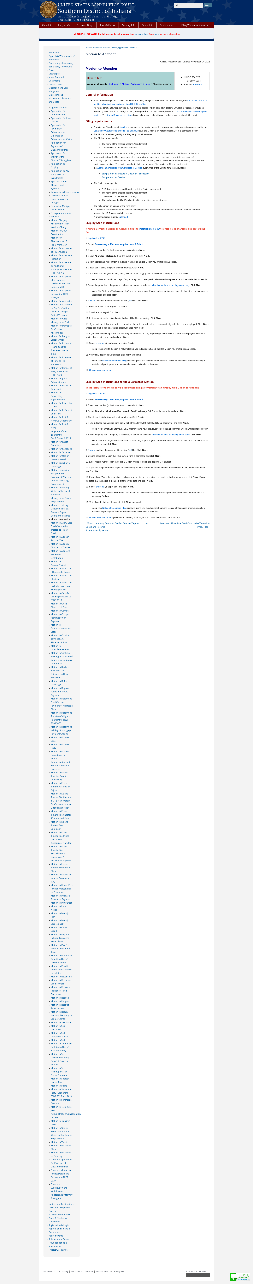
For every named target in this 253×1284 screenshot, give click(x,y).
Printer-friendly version (97, 530)
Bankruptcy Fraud (104, 1271)
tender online (141, 34)
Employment (119, 1271)
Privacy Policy (191, 1271)
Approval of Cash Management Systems (59, 185)
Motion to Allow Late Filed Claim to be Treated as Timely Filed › (185, 525)
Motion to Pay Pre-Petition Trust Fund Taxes (60, 948)
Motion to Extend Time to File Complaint (59, 825)
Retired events (56, 1235)
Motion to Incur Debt (61, 902)
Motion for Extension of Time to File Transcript (61, 361)
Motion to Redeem (60, 997)
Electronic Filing (85, 25)
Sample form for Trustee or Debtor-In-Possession (125, 173)
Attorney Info (128, 25)
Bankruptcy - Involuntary (61, 63)
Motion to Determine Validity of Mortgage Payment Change (61, 730)
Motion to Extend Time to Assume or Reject (60, 787)
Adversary (54, 52)
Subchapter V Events (59, 1239)
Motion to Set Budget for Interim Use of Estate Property (61, 1047)
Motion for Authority (61, 301)
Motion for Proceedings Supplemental (58, 396)
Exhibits (55, 216)
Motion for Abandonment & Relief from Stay (59, 241)
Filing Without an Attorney (194, 25)
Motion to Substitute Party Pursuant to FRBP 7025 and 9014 (61, 1093)
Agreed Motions (59, 107)
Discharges (54, 73)
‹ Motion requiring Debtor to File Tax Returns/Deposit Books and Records (112, 525)
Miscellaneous (56, 94)
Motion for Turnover (61, 452)
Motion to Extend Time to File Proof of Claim (61, 867)
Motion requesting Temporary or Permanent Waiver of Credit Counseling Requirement (61, 476)
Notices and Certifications (61, 1203)
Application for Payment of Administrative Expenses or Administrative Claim (61, 132)
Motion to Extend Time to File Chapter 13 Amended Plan (61, 815)
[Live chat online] (240, 1277)
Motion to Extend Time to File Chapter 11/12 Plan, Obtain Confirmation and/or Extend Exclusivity (61, 800)
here (156, 34)
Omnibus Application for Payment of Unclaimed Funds (61, 1163)
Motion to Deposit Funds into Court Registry (60, 692)
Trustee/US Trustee (58, 1249)
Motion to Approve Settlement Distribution (60, 554)
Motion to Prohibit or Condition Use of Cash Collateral (61, 959)
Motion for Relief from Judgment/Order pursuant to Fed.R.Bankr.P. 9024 (61, 431)
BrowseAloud (204, 1271)
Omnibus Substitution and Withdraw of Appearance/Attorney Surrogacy (61, 1191)
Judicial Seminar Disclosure (82, 1271)
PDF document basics (59, 1214)
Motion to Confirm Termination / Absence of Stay (60, 639)
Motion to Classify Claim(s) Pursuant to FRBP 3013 (61, 597)
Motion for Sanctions (61, 448)
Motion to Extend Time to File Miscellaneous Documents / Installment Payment (61, 853)
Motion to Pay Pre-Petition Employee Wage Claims (60, 938)
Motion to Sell (58, 1039)
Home (88, 47)
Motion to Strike (59, 1085)
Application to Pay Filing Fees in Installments (60, 174)
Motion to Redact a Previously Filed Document (60, 991)
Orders (52, 1211)
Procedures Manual (101, 47)
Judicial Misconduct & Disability (55, 1271)
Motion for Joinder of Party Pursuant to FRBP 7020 (61, 371)
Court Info (47, 25)
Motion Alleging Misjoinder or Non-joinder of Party (60, 224)
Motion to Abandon (61, 519)
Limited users (55, 84)
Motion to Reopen (60, 1001)
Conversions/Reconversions (65, 191)
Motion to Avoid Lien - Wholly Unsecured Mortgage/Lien (61, 586)
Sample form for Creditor (113, 177)
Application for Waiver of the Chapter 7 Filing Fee (61, 157)
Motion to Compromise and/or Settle (61, 628)
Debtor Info (147, 25)
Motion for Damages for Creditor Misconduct (61, 329)
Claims (52, 70)
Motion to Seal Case (61, 1022)
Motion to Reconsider (61, 976)
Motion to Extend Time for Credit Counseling (59, 776)
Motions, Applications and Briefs (124, 47)
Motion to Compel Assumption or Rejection (60, 618)
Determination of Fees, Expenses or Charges (60, 199)
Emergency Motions (61, 213)
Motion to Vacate (59, 1141)
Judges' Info (64, 25)
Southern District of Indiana (94, 11)
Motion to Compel (60, 610)
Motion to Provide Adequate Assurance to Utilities (61, 970)
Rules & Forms (107, 25)
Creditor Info (166, 25)
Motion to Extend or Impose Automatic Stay (61, 878)
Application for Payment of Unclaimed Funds (59, 146)
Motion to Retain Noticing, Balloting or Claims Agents (61, 1015)
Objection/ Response (59, 1207)
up (147, 523)
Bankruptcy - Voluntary (60, 66)
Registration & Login (59, 1225)
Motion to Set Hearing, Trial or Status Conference (60, 1072)
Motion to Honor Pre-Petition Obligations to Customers (61, 889)
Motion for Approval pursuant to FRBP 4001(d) (61, 294)
